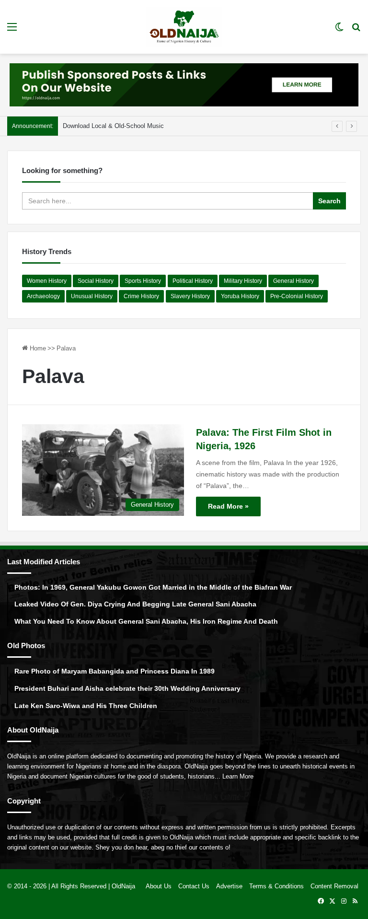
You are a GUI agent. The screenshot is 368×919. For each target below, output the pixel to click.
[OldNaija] (184, 27)
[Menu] (12, 30)
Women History (47, 281)
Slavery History (190, 296)
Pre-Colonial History (296, 296)
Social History (96, 281)
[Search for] (356, 30)
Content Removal (334, 886)
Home (37, 348)
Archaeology (43, 296)
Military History (243, 281)
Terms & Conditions (276, 886)
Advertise (229, 886)
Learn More (237, 776)
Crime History (141, 296)
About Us (159, 886)
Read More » (228, 506)
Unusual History (92, 296)
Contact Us (193, 886)
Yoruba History (240, 296)
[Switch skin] (339, 30)
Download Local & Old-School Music (113, 125)
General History (293, 281)
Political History (192, 281)
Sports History (143, 281)
